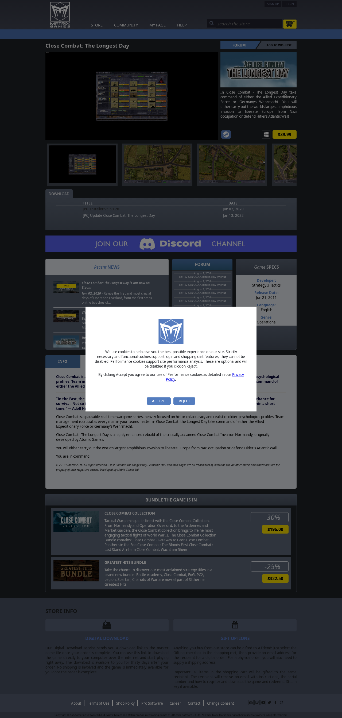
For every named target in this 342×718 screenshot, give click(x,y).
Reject (184, 401)
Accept (158, 401)
